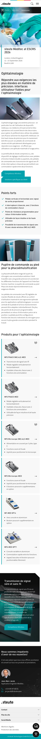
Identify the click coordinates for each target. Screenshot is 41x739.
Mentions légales (7, 727)
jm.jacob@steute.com (13, 691)
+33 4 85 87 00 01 (11, 689)
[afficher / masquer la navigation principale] (32, 3)
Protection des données (10, 730)
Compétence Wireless (13, 173)
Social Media (6, 720)
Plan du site (5, 715)
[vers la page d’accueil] (5, 4)
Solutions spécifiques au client (16, 179)
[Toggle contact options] (36, 726)
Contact (4, 710)
